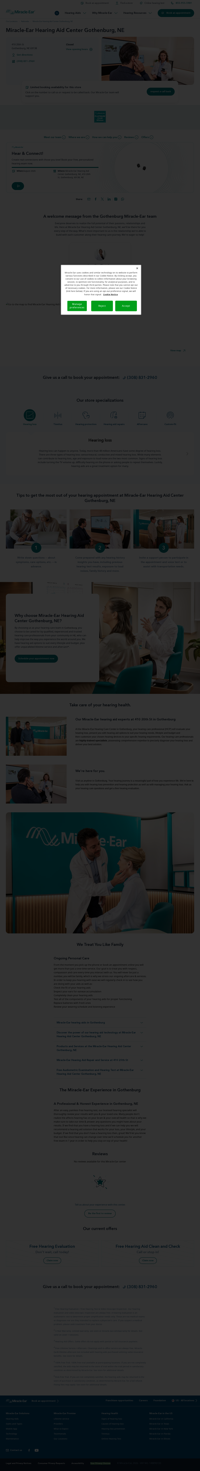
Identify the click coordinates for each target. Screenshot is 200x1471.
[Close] (137, 268)
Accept (126, 306)
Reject (102, 306)
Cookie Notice (110, 294)
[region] (101, 290)
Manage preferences (77, 306)
